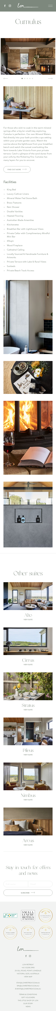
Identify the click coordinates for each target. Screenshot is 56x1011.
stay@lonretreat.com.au (28, 983)
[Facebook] (4, 5)
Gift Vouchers (28, 997)
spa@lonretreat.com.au (28, 986)
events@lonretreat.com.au (28, 989)
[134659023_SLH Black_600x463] (28, 915)
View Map (28, 976)
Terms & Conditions (28, 994)
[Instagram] (9, 5)
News (28, 1006)
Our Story (28, 1003)
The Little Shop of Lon (28, 1000)
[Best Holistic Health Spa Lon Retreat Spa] (46, 915)
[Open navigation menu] (50, 6)
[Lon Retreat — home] (28, 5)
